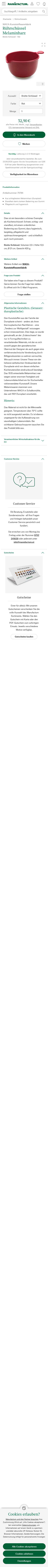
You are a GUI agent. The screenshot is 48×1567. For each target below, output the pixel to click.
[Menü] (4, 3)
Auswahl (12, 96)
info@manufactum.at (24, 542)
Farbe (13, 103)
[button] (43, 45)
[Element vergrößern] (43, 84)
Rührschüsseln (21, 19)
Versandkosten (36, 124)
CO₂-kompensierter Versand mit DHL (24, 127)
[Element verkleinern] (38, 84)
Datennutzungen (29, 1525)
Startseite (7, 19)
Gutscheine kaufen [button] (24, 636)
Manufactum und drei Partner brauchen (22, 1519)
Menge (13, 111)
